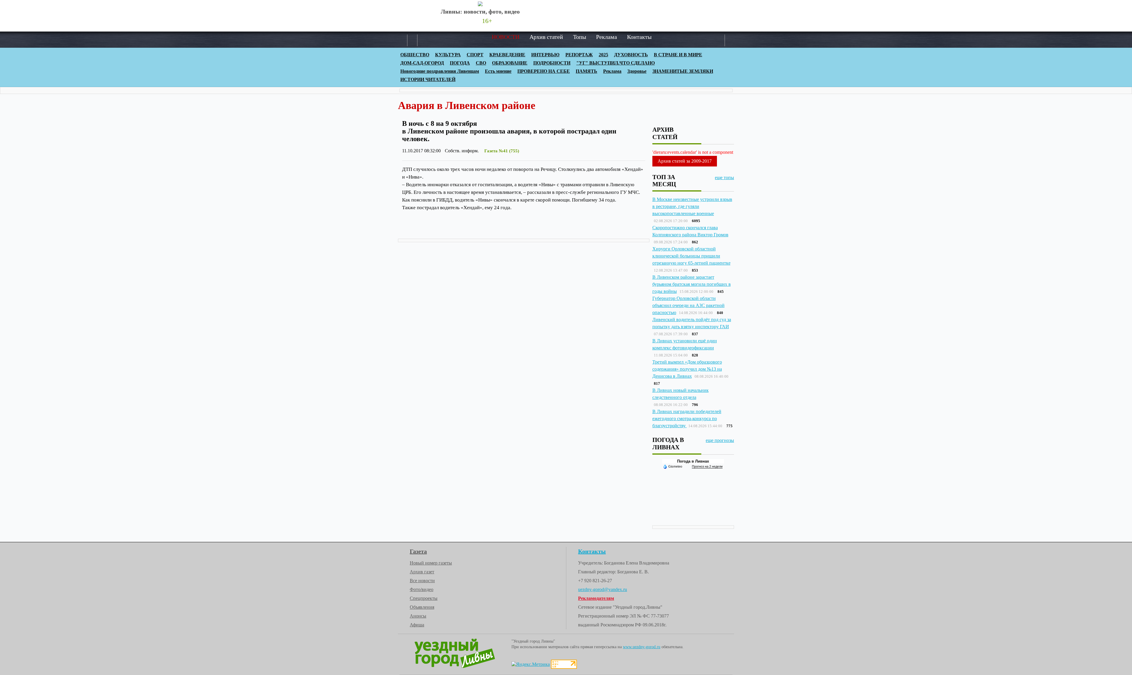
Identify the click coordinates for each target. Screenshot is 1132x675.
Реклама (606, 37)
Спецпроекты (423, 598)
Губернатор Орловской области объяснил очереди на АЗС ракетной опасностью (688, 305)
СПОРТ (475, 54)
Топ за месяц (664, 181)
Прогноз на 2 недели (707, 466)
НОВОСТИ (505, 37)
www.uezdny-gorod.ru (641, 647)
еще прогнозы (720, 440)
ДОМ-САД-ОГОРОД (422, 62)
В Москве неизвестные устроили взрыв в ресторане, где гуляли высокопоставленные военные (692, 206)
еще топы (724, 177)
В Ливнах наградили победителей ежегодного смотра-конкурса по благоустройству (686, 418)
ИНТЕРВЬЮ (545, 54)
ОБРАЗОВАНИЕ (509, 62)
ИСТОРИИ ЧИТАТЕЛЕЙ (427, 79)
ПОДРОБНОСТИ (551, 62)
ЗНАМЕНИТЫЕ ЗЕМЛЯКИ (682, 71)
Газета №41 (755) (501, 150)
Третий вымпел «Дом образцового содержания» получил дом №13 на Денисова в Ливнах (687, 369)
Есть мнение (498, 71)
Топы (579, 37)
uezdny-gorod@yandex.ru (602, 589)
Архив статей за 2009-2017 (685, 161)
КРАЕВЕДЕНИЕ (507, 54)
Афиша (417, 624)
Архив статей (546, 37)
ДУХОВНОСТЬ (631, 54)
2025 (603, 54)
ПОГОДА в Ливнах (668, 443)
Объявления (422, 607)
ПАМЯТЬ (586, 71)
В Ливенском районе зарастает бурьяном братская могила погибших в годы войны (691, 284)
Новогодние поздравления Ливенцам (439, 71)
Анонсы (418, 615)
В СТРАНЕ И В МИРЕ (678, 54)
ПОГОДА (460, 62)
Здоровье (636, 71)
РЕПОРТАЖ (579, 54)
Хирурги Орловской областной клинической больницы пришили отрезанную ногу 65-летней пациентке (691, 255)
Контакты (639, 37)
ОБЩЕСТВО (414, 54)
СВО (481, 62)
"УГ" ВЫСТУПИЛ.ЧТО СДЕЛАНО (615, 62)
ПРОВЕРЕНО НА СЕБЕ (543, 71)
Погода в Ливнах (693, 461)
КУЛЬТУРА (448, 54)
